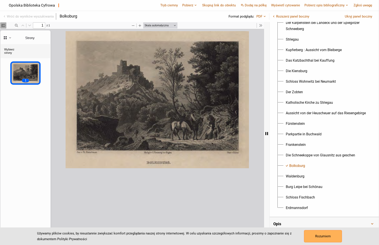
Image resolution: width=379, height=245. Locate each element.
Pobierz (187, 5)
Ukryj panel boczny (358, 16)
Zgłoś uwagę (363, 5)
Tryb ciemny (169, 5)
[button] (324, 224)
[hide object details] (266, 133)
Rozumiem (323, 236)
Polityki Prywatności (72, 239)
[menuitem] (326, 25)
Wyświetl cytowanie (285, 5)
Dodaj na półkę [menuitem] (256, 5)
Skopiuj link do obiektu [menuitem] (219, 5)
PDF (259, 16)
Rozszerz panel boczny (292, 16)
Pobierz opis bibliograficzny (324, 5)
